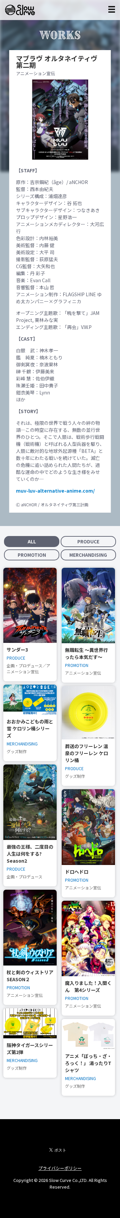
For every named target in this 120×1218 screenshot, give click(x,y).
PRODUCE (88, 541)
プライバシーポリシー (60, 1168)
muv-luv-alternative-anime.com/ (55, 490)
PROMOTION (32, 554)
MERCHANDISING (88, 554)
